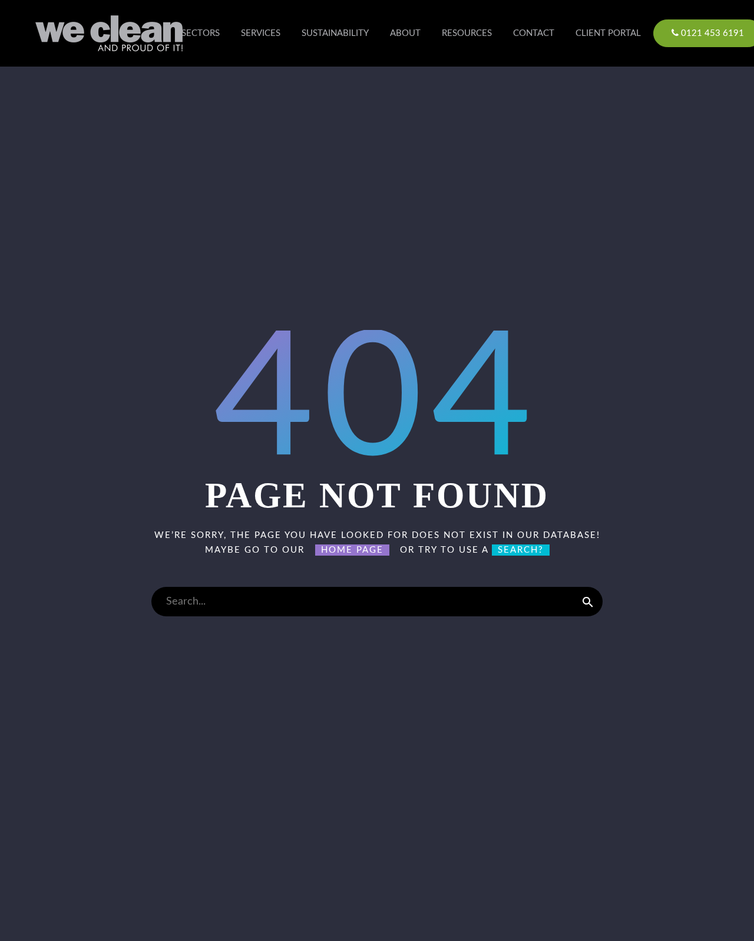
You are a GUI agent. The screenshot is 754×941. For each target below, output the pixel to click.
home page (352, 550)
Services (260, 33)
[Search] (588, 601)
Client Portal (608, 33)
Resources (467, 33)
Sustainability (335, 33)
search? (521, 550)
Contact (533, 33)
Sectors (200, 33)
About (405, 33)
